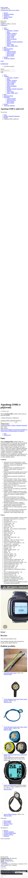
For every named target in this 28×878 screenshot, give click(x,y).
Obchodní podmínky (9, 831)
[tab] (15, 433)
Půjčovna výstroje (8, 823)
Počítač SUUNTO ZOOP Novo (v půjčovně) (15, 754)
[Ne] (1, 874)
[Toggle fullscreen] (4, 875)
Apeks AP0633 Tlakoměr (10, 814)
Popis (5, 433)
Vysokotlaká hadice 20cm (10, 673)
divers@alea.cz (8, 859)
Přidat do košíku (5, 424)
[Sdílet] (2, 868)
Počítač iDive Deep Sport (10, 785)
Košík (2, 63)
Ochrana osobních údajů (10, 833)
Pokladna (6, 63)
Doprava (6, 830)
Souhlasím (17, 872)
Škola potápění (7, 821)
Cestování (6, 825)
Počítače (8, 425)
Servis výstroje (7, 822)
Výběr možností (8, 757)
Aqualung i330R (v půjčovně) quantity (10, 420)
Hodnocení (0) (7, 435)
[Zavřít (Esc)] (1, 868)
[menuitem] (6, 12)
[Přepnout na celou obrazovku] (4, 868)
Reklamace (6, 836)
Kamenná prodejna (8, 834)
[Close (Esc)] (1, 875)
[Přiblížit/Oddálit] (6, 868)
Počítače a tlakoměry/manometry (19, 425)
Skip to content (4, 7)
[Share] (2, 875)
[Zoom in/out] (6, 875)
